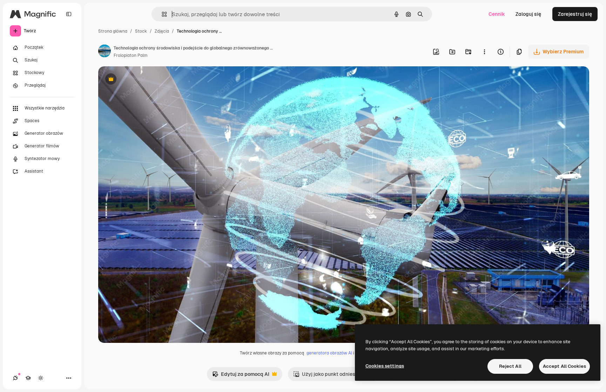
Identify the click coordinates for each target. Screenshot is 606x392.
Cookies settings (384, 366)
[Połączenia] (15, 378)
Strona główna (112, 31)
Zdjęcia (162, 31)
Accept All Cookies (564, 366)
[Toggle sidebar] (68, 14)
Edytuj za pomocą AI (240, 376)
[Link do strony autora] (104, 52)
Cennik (497, 14)
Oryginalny (146, 80)
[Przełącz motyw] (40, 378)
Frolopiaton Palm (131, 55)
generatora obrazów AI (329, 353)
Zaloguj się (528, 14)
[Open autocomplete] (161, 14)
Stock (141, 31)
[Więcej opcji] (484, 52)
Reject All (510, 366)
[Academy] (28, 378)
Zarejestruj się (575, 14)
